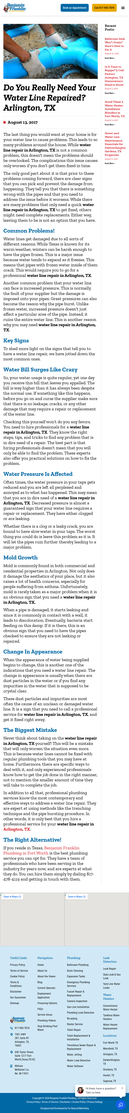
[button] (75, 8)
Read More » (110, 58)
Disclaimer (65, 1101)
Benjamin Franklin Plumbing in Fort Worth (41, 850)
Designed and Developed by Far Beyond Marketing (64, 1108)
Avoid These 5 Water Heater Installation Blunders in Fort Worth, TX (115, 109)
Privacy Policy (33, 1101)
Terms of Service (50, 1101)
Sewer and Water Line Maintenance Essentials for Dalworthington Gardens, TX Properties (115, 144)
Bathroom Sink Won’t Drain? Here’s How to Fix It (115, 44)
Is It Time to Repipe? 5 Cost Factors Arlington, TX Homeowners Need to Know (114, 76)
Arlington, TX (16, 829)
